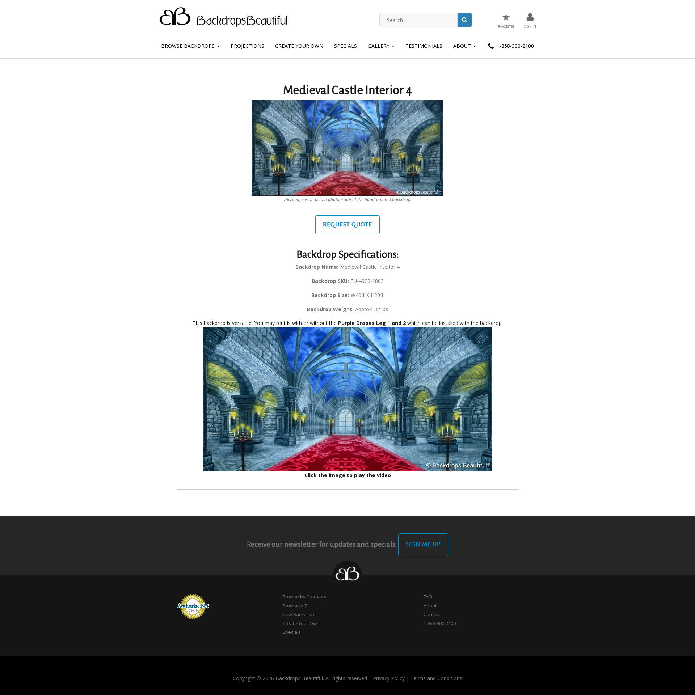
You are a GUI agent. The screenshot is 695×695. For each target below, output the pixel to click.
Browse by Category (304, 596)
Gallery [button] (379, 45)
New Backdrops (299, 614)
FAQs (429, 596)
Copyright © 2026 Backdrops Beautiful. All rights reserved (300, 678)
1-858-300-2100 (514, 45)
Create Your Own (299, 45)
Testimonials (423, 45)
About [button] (462, 45)
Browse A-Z (294, 605)
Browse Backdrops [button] (188, 45)
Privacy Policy (389, 678)
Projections (247, 45)
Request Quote (347, 224)
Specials (345, 45)
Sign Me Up (423, 544)
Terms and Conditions (436, 678)
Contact (432, 614)
